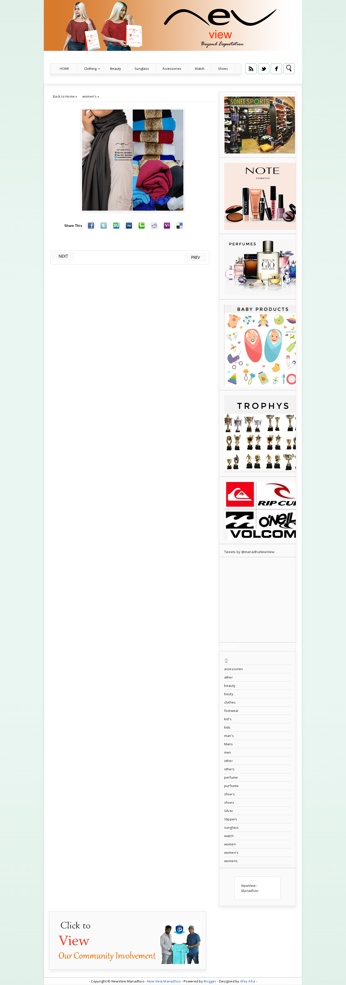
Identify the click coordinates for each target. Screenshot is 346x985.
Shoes (223, 68)
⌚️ (226, 660)
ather (228, 677)
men (227, 752)
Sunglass (141, 68)
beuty (228, 694)
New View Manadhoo (164, 981)
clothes (230, 702)
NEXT (63, 256)
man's (229, 735)
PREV (195, 257)
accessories (233, 669)
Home (64, 68)
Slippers (230, 819)
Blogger (210, 981)
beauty (229, 685)
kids (227, 727)
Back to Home (64, 96)
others (229, 769)
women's (89, 96)
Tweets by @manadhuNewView (249, 552)
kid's (228, 719)
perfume (231, 777)
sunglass (231, 827)
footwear (231, 710)
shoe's (229, 794)
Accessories (171, 68)
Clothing (90, 68)
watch (229, 836)
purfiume (231, 785)
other (228, 760)
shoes (229, 802)
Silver (228, 810)
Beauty (115, 68)
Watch (200, 68)
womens (231, 861)
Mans (228, 744)
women (230, 844)
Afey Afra (247, 981)
